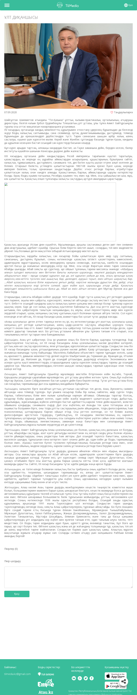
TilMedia (68, 5)
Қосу (16, 594)
